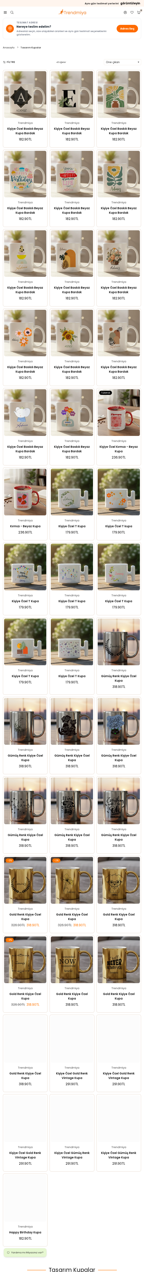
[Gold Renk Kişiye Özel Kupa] (25, 880)
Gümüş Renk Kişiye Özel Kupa (118, 678)
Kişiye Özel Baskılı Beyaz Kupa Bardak (25, 131)
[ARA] (12, 12)
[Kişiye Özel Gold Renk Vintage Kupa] (72, 1039)
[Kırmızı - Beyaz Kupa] (25, 492)
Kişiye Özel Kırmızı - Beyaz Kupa (119, 449)
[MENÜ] (5, 12)
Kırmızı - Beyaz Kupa (25, 526)
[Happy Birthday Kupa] (25, 1198)
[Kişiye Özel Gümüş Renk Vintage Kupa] (72, 1118)
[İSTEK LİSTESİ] (132, 12)
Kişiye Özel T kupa (118, 526)
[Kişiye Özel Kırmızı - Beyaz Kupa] (119, 412)
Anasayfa (8, 47)
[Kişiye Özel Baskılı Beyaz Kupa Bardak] (25, 94)
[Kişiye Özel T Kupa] (72, 492)
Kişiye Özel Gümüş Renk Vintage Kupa (72, 1155)
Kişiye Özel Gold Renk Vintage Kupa (72, 1075)
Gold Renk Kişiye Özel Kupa (25, 917)
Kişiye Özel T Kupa (72, 526)
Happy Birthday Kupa (25, 1232)
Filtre (11, 62)
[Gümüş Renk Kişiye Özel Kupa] (119, 642)
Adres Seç (127, 29)
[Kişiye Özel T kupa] (119, 492)
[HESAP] (125, 12)
